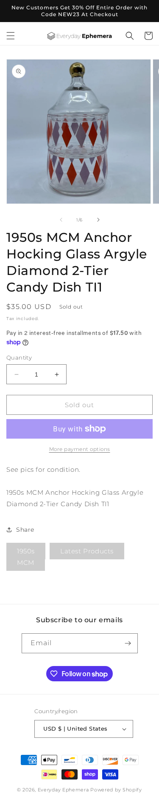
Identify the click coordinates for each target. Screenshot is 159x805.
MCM (25, 562)
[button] (10, 35)
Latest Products (87, 551)
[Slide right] (98, 219)
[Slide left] (61, 219)
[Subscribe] (128, 643)
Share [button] (25, 529)
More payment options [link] (79, 449)
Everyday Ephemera (63, 790)
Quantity (19, 357)
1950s (26, 551)
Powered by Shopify (116, 790)
